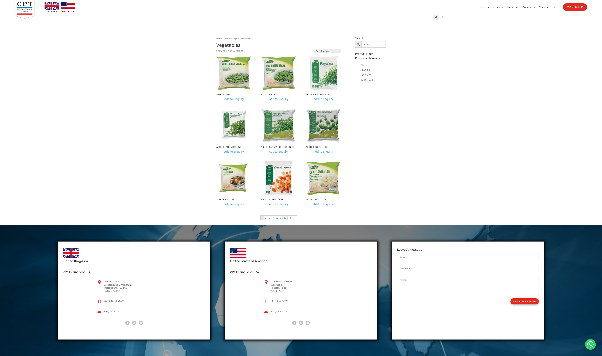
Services (513, 7)
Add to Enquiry (234, 99)
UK (365, 69)
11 (290, 217)
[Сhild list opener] (372, 70)
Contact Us (547, 7)
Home (485, 7)
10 (285, 217)
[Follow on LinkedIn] (141, 323)
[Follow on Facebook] (127, 323)
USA (365, 74)
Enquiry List (575, 6)
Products (528, 7)
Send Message (524, 301)
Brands (498, 7)
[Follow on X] (134, 323)
